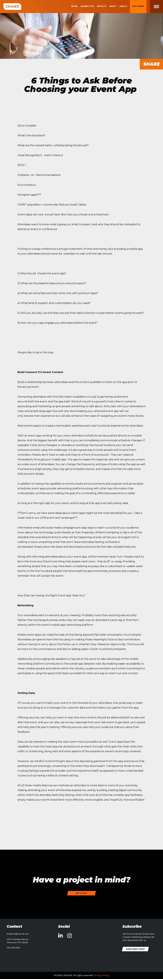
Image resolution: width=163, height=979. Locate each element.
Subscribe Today (135, 949)
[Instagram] (69, 935)
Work (74, 6)
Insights (101, 6)
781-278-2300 (13, 947)
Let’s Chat (138, 6)
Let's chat (81, 893)
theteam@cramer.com (18, 933)
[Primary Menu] (159, 6)
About (113, 6)
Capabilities (87, 6)
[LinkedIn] (60, 935)
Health (123, 6)
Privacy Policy (101, 975)
